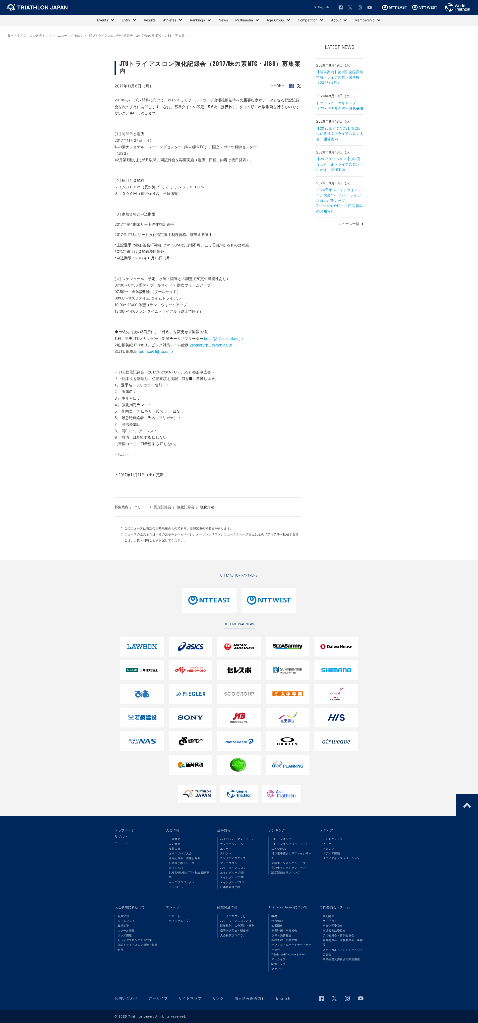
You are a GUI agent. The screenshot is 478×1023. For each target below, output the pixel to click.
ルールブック (126, 921)
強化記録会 (185, 507)
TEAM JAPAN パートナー (288, 954)
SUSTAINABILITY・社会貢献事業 (189, 875)
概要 (274, 916)
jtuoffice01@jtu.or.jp (155, 351)
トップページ (125, 830)
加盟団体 (277, 925)
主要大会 (174, 839)
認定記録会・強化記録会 (184, 858)
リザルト (121, 836)
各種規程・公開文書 (284, 940)
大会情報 (172, 830)
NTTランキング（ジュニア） (290, 844)
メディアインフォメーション (341, 858)
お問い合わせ (126, 998)
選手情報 (224, 830)
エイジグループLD (232, 882)
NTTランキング (281, 839)
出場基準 (123, 925)
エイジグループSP (232, 877)
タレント (226, 853)
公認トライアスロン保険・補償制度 (138, 947)
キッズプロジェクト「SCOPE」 (182, 884)
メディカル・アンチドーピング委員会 (343, 952)
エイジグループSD (232, 872)
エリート (141, 507)
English (323, 7)
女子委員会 (330, 921)
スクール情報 (126, 930)
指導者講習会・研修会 (234, 930)
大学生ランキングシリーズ (288, 863)
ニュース (121, 843)
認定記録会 (162, 507)
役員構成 (277, 921)
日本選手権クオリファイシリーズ (291, 856)
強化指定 (207, 507)
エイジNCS (176, 868)
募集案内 (121, 507)
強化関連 (328, 916)
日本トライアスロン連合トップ (29, 35)
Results (150, 20)
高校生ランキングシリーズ (288, 868)
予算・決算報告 (281, 935)
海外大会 (174, 848)
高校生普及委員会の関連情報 (341, 959)
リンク (218, 998)
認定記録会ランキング (285, 872)
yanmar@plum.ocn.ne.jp (211, 345)
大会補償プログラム (233, 935)
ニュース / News (70, 35)
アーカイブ (278, 959)
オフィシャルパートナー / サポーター (291, 947)
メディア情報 (331, 853)
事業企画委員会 (333, 925)
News (223, 20)
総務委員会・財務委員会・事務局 (343, 942)
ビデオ (327, 844)
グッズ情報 (125, 935)
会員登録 (123, 916)
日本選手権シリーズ (182, 863)
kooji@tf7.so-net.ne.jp (223, 338)
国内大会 (174, 844)
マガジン (328, 848)
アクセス (277, 969)
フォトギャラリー (334, 839)
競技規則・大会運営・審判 (237, 925)
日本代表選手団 (230, 887)
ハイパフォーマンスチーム (237, 839)
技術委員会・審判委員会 (338, 935)
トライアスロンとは (233, 916)
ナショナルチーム (231, 844)
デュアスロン (228, 863)
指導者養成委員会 (334, 930)
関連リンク (278, 964)
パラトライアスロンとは (236, 921)
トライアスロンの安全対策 (135, 940)
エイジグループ (179, 921)
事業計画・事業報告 (284, 930)
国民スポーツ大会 (180, 853)
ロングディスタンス (233, 858)
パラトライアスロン (233, 868)
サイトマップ (190, 998)
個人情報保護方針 (250, 998)
